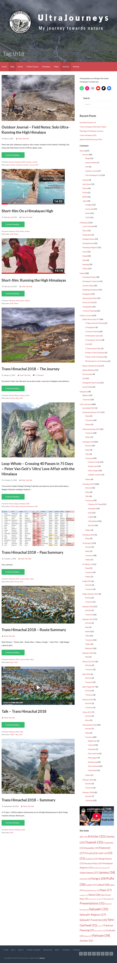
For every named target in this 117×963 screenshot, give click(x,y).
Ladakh (91, 517)
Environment (87, 374)
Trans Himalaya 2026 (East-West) (93, 127)
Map (87, 627)
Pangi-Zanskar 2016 (90, 594)
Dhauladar (92, 508)
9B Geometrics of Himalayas (96, 361)
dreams (42, 958)
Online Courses (32, 66)
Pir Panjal (99, 899)
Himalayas (46, 66)
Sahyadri (98, 909)
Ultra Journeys (85, 404)
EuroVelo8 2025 (88, 408)
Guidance (91, 859)
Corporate (89, 209)
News (84, 188)
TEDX (87, 217)
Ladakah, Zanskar (95, 474)
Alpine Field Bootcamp (91, 366)
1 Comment (39, 375)
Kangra (98, 878)
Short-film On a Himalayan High (27, 211)
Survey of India (88, 302)
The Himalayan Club (93, 175)
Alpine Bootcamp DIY (91, 319)
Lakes (84, 252)
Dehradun (92, 749)
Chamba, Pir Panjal (95, 504)
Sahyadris (83, 391)
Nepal (84, 256)
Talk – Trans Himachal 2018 (24, 711)
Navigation (86, 294)
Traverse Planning (89, 311)
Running (85, 264)
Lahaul (102, 884)
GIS (83, 378)
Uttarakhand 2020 (89, 725)
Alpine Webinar (88, 370)
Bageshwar (92, 741)
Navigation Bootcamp (91, 383)
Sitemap (76, 66)
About (20, 66)
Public (12, 734)
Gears (84, 230)
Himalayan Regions (89, 247)
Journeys (65, 66)
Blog (12, 66)
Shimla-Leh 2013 (88, 661)
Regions (85, 395)
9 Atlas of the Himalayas (94, 357)
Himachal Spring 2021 (91, 429)
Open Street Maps (89, 298)
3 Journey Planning (92, 331)
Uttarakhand (93, 521)
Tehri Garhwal (93, 766)
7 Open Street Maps (93, 348)
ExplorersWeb (91, 162)
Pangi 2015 (86, 581)
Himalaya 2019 (88, 484)
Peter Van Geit (23, 139)
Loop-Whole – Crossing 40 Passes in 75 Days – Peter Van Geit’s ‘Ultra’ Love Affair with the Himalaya (38, 468)
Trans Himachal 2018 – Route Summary (34, 629)
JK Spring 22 (87, 543)
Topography (87, 307)
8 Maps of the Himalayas (95, 352)
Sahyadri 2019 (88, 619)
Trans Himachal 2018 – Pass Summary (32, 552)
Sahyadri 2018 (88, 606)
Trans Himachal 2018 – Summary (28, 800)
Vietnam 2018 (87, 792)
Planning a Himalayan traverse (91, 131)
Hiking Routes (88, 243)
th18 (36, 165)
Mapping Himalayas (90, 290)
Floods (91, 853)
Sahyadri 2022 (88, 653)
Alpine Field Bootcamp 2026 (91, 139)
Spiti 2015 (86, 674)
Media (87, 631)
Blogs (17, 395)
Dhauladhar (91, 848)
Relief (84, 197)
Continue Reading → (13, 155)
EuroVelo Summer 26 (88, 122)
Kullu (90, 513)
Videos (22, 231)
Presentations (92, 903)
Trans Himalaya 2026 (88, 135)
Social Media (87, 387)
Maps (56, 66)
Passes (16, 582)
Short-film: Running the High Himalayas (34, 280)
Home (4, 66)
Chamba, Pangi (94, 462)
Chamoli (91, 745)
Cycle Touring (87, 226)
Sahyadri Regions (93, 914)
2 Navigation (90, 327)
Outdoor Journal (31, 162)
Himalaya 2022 (88, 535)
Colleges (88, 205)
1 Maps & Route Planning (95, 323)
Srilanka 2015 (87, 699)
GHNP (102, 853)
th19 (100, 926)
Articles (11, 162)
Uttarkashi (92, 770)
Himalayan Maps (89, 277)
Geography (86, 235)
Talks (21, 732)
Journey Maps (24, 579)
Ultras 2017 (87, 712)
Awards (85, 180)
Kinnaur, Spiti (93, 466)
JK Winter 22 (87, 564)
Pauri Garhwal (93, 753)
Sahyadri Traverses (93, 919)
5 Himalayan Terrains (93, 340)
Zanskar (91, 525)
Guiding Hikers (88, 239)
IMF (87, 167)
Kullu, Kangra (93, 470)
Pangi (91, 899)
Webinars (89, 648)
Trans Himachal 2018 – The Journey (31, 369)
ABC (84, 837)
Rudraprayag (93, 762)
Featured (19, 165)
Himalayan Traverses (90, 281)
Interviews (30, 506)
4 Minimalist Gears (92, 336)
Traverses (86, 399)
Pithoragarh (92, 758)
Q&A (84, 260)
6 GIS (87, 344)
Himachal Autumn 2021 (91, 412)
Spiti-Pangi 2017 (89, 687)
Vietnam (101, 935)
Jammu (107, 872)
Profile (85, 192)
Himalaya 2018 (20, 162)
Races (87, 720)
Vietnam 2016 (87, 780)
